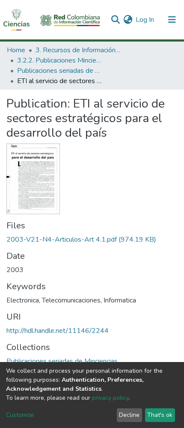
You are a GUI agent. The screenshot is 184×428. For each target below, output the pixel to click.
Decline (129, 415)
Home (16, 50)
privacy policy (110, 398)
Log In (145, 19)
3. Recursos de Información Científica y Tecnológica (78, 50)
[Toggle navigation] (172, 19)
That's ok (159, 415)
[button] (127, 20)
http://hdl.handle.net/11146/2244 (57, 330)
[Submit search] (115, 20)
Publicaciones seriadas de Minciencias (60, 70)
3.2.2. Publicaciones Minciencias (60, 60)
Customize (20, 415)
